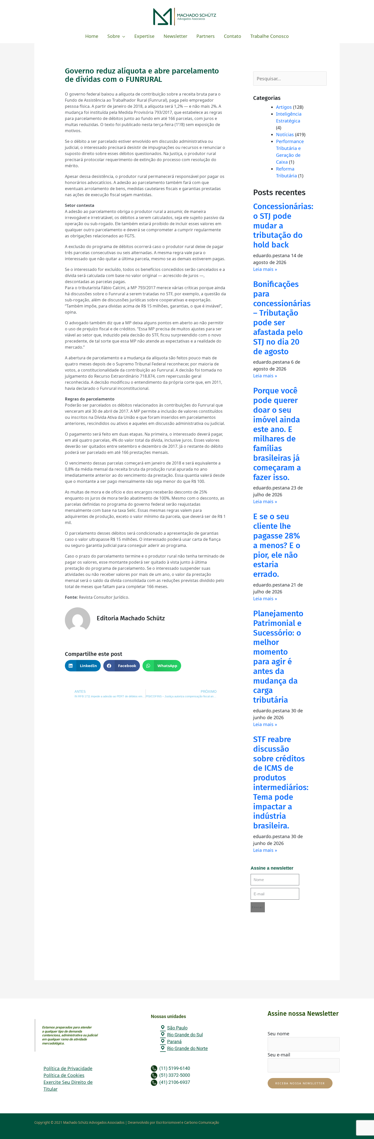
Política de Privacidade (68, 1068)
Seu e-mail (279, 1055)
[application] (122, 36)
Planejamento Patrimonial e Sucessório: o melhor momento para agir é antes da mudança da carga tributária (278, 657)
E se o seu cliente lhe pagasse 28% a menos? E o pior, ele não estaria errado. (276, 545)
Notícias (285, 134)
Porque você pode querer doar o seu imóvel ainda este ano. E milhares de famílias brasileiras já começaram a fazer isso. (277, 434)
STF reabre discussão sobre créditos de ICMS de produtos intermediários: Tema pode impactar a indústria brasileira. (281, 782)
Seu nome (278, 1033)
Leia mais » (265, 269)
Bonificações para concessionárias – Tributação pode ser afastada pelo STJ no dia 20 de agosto (282, 318)
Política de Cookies (64, 1075)
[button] (83, 665)
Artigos (284, 107)
